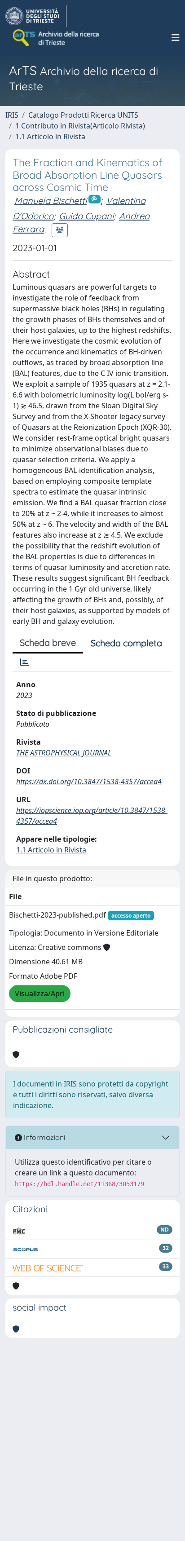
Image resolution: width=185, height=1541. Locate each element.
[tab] (25, 662)
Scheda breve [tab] (48, 642)
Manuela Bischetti (50, 200)
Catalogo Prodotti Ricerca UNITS (83, 115)
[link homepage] (35, 16)
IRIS (11, 115)
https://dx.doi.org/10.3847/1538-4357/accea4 (89, 781)
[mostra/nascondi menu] (176, 37)
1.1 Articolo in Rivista (50, 136)
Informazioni (43, 1137)
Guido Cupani (86, 215)
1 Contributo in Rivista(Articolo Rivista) (80, 126)
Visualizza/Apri (40, 993)
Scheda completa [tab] (126, 643)
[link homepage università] (56, 38)
